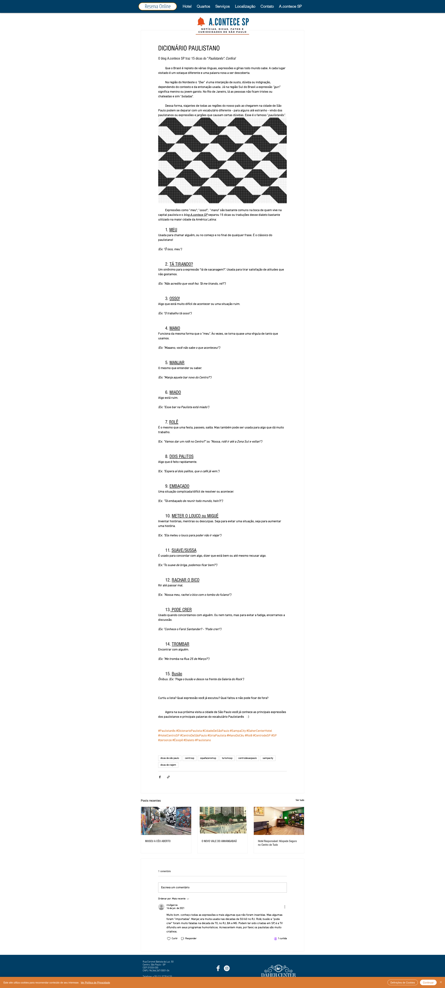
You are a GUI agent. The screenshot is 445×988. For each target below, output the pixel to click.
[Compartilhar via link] (168, 777)
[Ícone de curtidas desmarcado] (169, 939)
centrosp (189, 758)
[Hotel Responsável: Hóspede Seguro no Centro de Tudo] (279, 821)
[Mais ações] (285, 907)
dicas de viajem (168, 765)
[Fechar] (441, 982)
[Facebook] (218, 968)
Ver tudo (300, 800)
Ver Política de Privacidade (95, 982)
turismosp (227, 758)
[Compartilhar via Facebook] (159, 777)
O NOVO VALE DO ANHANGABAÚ (219, 841)
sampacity (268, 758)
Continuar (428, 982)
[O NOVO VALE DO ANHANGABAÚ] (222, 821)
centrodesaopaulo (247, 758)
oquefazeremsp (208, 758)
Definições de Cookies (402, 982)
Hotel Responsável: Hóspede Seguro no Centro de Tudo (277, 843)
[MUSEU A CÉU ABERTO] (166, 821)
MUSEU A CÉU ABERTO (158, 841)
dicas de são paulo (169, 758)
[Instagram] (227, 968)
